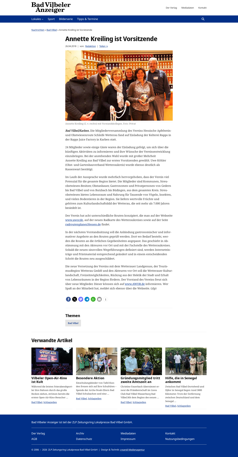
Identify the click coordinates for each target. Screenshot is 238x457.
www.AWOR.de (135, 284)
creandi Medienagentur (132, 449)
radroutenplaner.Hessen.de (83, 224)
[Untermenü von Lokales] (42, 19)
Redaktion (90, 46)
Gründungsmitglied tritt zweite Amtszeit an (140, 380)
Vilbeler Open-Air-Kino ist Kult (49, 380)
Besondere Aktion (90, 378)
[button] (68, 299)
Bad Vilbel (52, 29)
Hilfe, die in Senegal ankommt (181, 380)
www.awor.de (74, 220)
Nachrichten (37, 29)
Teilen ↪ (103, 46)
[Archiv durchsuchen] (203, 19)
